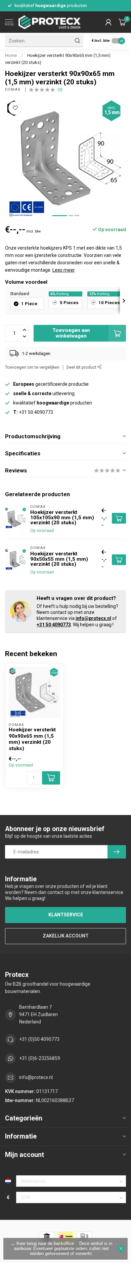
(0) (59, 89)
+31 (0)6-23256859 (39, 1058)
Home (11, 55)
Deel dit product (82, 367)
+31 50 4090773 (54, 624)
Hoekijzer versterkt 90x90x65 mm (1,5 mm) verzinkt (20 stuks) (32, 739)
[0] (122, 22)
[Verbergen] (121, 1248)
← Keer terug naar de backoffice (42, 1243)
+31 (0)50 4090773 (39, 1039)
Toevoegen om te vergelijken (32, 367)
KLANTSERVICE (65, 914)
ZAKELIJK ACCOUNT (66, 935)
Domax (13, 89)
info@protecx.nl (93, 618)
